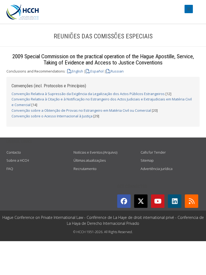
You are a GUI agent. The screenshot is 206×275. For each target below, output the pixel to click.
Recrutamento (85, 168)
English (77, 71)
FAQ (9, 168)
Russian (117, 71)
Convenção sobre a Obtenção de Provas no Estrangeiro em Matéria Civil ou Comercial (81, 110)
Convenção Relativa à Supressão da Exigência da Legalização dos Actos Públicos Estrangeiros (88, 93)
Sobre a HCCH (17, 160)
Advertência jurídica (156, 168)
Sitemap (147, 160)
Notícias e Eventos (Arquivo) (95, 152)
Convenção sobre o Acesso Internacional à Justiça (52, 116)
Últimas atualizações (89, 160)
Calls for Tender (153, 152)
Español (96, 71)
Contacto (13, 152)
